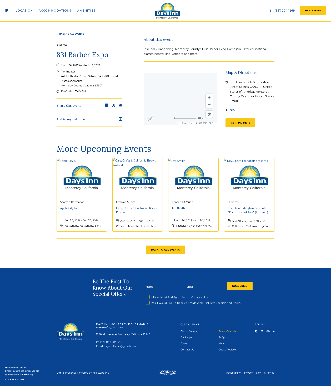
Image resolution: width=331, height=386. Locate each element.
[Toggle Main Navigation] (7, 10)
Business (62, 44)
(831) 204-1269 (114, 342)
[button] (240, 122)
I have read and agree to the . (180, 297)
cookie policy (26, 374)
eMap (221, 343)
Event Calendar (227, 331)
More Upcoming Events (104, 148)
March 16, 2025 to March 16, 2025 (80, 65)
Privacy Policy (199, 297)
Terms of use (187, 123)
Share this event (69, 106)
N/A (232, 110)
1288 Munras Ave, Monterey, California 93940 (123, 334)
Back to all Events (71, 34)
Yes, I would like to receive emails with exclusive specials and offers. (196, 303)
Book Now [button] (313, 10)
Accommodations (55, 10)
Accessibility (233, 372)
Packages (186, 337)
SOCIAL (260, 324)
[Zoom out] (209, 104)
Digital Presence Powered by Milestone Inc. (83, 372)
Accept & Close (14, 379)
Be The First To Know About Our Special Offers (112, 287)
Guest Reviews (227, 349)
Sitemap (269, 372)
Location (24, 10)
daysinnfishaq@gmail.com (120, 346)
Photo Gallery (188, 331)
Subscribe (239, 285)
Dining (184, 343)
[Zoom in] (209, 97)
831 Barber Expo (82, 55)
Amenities (86, 10)
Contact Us (187, 349)
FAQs (221, 337)
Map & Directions (241, 72)
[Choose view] (209, 114)
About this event (158, 39)
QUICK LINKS (189, 324)
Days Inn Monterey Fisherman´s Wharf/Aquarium (122, 326)
